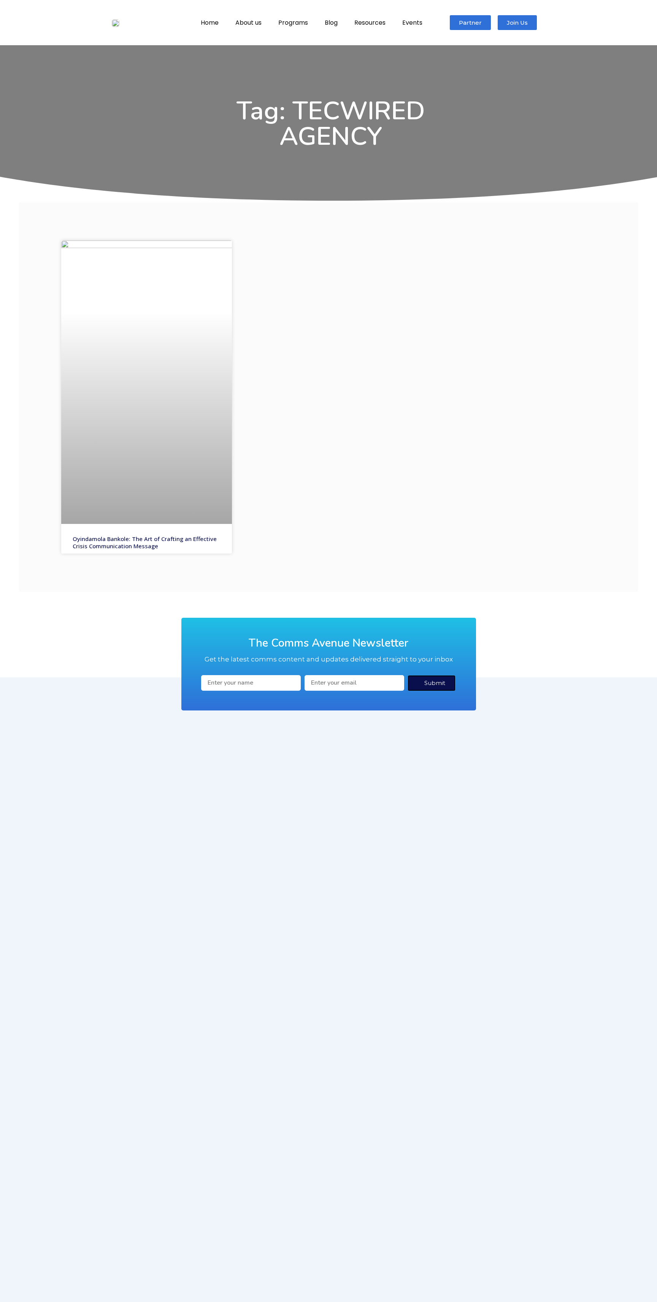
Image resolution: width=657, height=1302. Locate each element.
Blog (331, 22)
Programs (293, 22)
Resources (370, 22)
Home (210, 22)
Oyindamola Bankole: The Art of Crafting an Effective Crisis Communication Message (145, 542)
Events (412, 22)
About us (248, 22)
